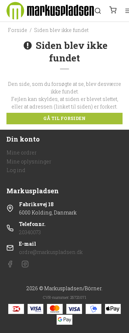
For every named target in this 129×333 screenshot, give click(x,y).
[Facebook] (10, 265)
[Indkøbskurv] (112, 10)
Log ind (15, 170)
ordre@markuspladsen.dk (51, 252)
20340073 (30, 232)
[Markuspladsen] (50, 11)
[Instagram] (25, 265)
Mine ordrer (21, 152)
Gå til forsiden (64, 118)
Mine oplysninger (28, 161)
